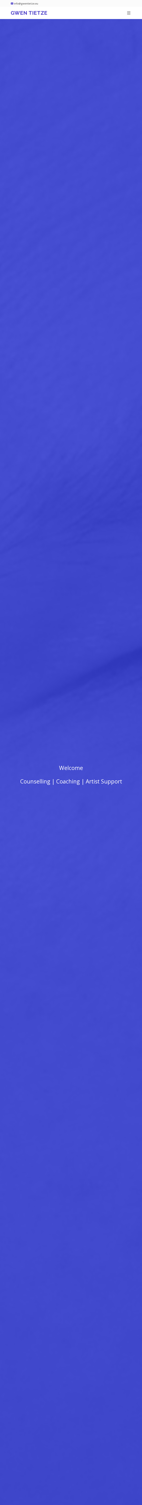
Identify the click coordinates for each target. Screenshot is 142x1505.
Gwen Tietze (29, 13)
